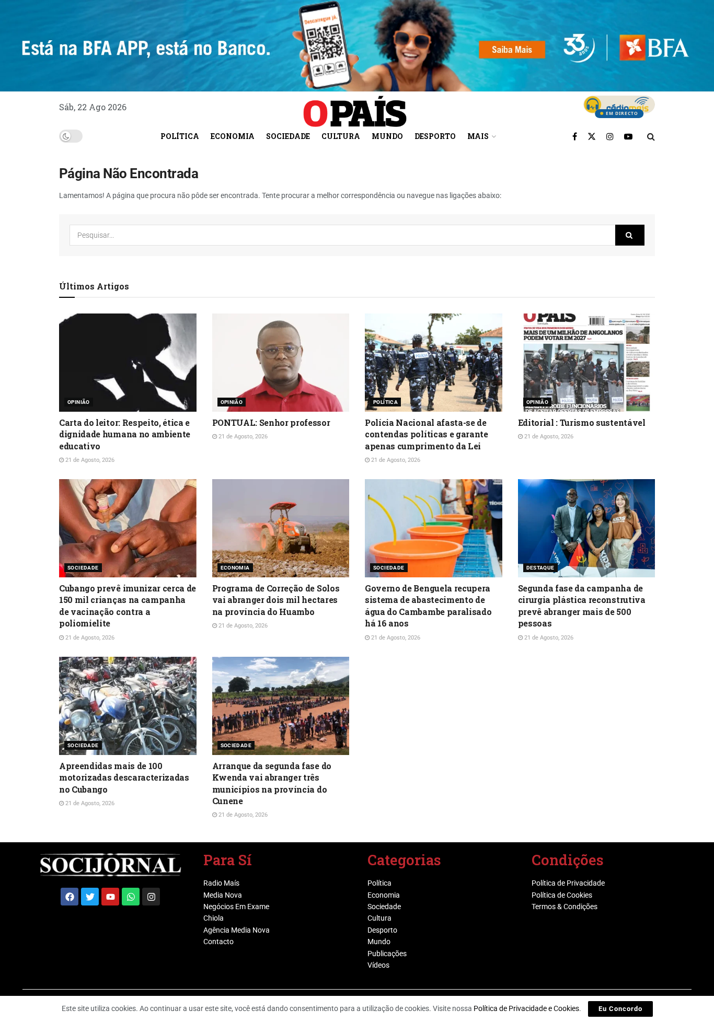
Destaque (540, 568)
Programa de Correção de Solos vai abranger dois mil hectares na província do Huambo (276, 600)
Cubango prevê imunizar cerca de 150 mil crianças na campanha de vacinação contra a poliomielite (127, 606)
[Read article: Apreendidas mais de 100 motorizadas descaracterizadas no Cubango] (128, 706)
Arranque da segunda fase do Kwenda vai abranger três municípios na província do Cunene (271, 783)
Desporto (435, 136)
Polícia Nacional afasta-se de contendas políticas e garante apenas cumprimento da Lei (426, 434)
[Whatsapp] (131, 896)
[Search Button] (651, 136)
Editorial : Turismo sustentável (582, 422)
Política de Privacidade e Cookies (526, 1008)
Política (179, 136)
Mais (478, 136)
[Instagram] (151, 896)
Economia (233, 136)
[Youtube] (110, 896)
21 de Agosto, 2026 (89, 460)
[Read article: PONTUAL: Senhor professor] (281, 362)
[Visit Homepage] (355, 107)
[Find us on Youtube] (628, 136)
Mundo (387, 136)
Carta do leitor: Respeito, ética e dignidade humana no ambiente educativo (124, 434)
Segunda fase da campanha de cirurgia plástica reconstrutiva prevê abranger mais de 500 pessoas (582, 606)
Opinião (78, 402)
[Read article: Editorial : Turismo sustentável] (586, 362)
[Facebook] (69, 896)
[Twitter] (90, 896)
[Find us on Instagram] (610, 136)
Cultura (340, 136)
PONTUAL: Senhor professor (271, 422)
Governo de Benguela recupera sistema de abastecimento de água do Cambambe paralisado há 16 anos (428, 606)
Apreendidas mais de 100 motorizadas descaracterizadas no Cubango (124, 777)
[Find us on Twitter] (592, 136)
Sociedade (288, 136)
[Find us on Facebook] (574, 136)
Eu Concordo (620, 1009)
